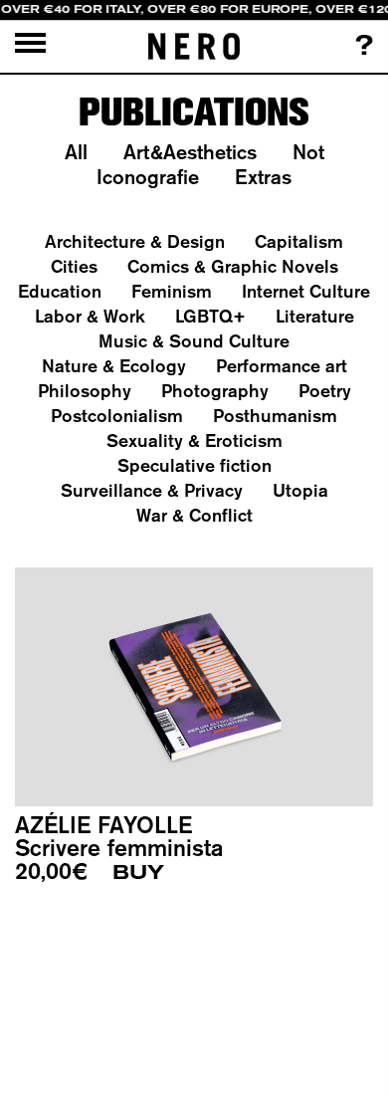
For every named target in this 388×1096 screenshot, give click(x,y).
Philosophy (84, 390)
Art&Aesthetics (190, 151)
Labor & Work (90, 316)
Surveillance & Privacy (152, 490)
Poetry (324, 390)
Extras (263, 176)
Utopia (300, 490)
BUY (138, 872)
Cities (74, 266)
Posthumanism (275, 415)
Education (59, 291)
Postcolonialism (117, 415)
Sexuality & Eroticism (194, 440)
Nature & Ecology (114, 365)
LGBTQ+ (210, 316)
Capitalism (299, 241)
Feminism (171, 291)
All (76, 151)
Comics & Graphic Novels (232, 266)
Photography (215, 390)
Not (308, 151)
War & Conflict (194, 515)
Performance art (281, 365)
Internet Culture (306, 291)
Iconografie (148, 176)
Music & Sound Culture (194, 340)
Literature (315, 316)
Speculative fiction (194, 465)
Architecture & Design (135, 241)
